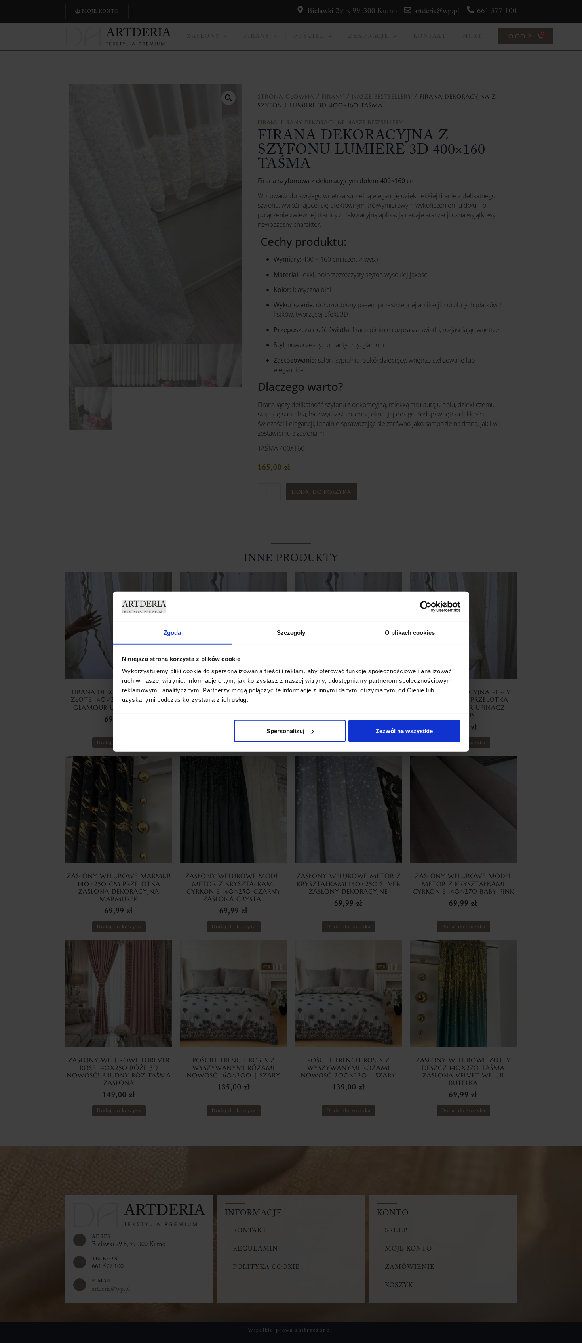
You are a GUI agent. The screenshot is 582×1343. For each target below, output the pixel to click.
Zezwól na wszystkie (404, 731)
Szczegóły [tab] (291, 632)
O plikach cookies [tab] (410, 632)
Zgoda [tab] (172, 632)
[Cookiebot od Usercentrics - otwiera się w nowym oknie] (425, 607)
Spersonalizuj (285, 731)
